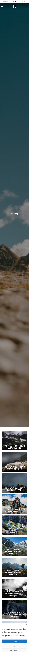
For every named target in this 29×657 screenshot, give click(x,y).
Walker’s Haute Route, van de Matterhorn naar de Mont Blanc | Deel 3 (14, 552)
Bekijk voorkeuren (14, 650)
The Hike (14, 1)
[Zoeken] (27, 6)
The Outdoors (5, 1)
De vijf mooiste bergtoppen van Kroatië (14, 531)
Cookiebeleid (13, 654)
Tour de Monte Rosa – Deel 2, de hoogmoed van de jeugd (14, 489)
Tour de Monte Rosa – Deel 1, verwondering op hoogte (14, 510)
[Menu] (2, 6)
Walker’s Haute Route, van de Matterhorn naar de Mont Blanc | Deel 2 (14, 573)
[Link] (14, 6)
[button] (26, 625)
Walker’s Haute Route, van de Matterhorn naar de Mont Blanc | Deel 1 (14, 594)
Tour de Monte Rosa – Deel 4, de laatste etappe (14, 447)
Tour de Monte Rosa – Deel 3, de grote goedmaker (14, 468)
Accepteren (14, 641)
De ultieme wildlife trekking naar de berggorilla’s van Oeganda (14, 615)
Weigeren (14, 646)
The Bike (23, 1)
